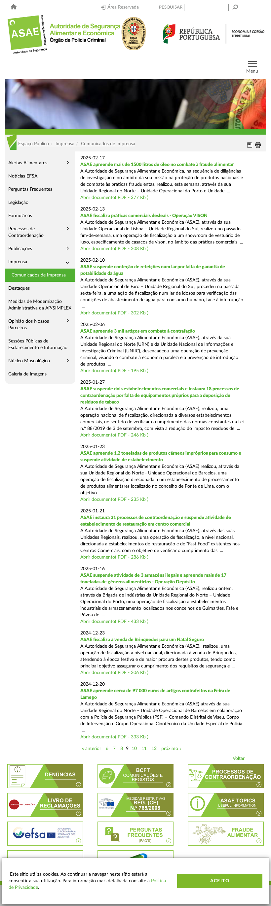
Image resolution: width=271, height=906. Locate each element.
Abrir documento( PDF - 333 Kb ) (114, 737)
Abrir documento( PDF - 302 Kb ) (114, 313)
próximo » (171, 748)
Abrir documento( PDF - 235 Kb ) (114, 499)
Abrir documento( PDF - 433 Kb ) (114, 621)
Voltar (239, 758)
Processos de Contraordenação (26, 232)
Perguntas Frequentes (30, 189)
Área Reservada (123, 7)
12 (154, 748)
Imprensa (17, 262)
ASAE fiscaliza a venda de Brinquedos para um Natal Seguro (142, 639)
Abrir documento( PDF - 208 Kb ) (114, 248)
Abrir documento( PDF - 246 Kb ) (114, 435)
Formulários (20, 215)
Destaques (19, 288)
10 (134, 748)
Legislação (18, 202)
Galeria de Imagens (27, 374)
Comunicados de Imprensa (39, 275)
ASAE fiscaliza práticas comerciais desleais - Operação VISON (144, 215)
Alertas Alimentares (27, 163)
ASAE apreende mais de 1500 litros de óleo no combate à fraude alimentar (157, 164)
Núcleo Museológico (29, 361)
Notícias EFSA (22, 176)
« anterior (91, 748)
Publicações (20, 248)
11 (144, 748)
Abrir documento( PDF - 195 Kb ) (114, 371)
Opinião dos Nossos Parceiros (28, 324)
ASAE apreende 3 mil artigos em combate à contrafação (137, 331)
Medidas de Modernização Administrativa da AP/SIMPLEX (39, 304)
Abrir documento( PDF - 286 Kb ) (114, 557)
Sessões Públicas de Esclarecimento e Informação (37, 344)
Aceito (219, 881)
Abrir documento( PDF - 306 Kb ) (114, 672)
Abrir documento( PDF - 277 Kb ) (114, 197)
